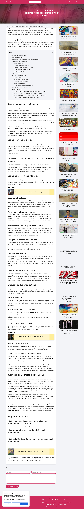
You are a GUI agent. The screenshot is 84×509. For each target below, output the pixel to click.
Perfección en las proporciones (21, 65)
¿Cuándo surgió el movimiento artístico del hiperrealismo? (28, 93)
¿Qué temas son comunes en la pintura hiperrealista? (27, 97)
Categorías (64, 2)
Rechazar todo (16, 503)
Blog (77, 2)
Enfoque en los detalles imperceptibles (23, 85)
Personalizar (7, 503)
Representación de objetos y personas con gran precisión (26, 59)
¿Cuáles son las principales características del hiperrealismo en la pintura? (31, 91)
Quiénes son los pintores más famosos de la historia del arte (55, 498)
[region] (16, 499)
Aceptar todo (24, 503)
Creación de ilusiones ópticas (19, 75)
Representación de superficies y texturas (23, 67)
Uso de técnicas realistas (18, 57)
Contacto (71, 2)
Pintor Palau (9, 2)
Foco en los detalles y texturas (19, 73)
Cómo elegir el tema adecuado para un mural (52, 506)
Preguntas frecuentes (17, 89)
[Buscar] (40, 2)
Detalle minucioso (18, 77)
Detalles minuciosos (18, 63)
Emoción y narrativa (19, 71)
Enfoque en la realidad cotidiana (22, 69)
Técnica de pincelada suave (21, 81)
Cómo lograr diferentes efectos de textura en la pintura (54, 504)
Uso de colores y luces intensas (19, 61)
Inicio (58, 2)
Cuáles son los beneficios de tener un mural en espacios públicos (56, 502)
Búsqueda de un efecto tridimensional (21, 87)
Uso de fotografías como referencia (22, 79)
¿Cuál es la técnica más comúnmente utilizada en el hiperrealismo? (30, 95)
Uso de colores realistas (19, 83)
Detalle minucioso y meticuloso (18, 55)
